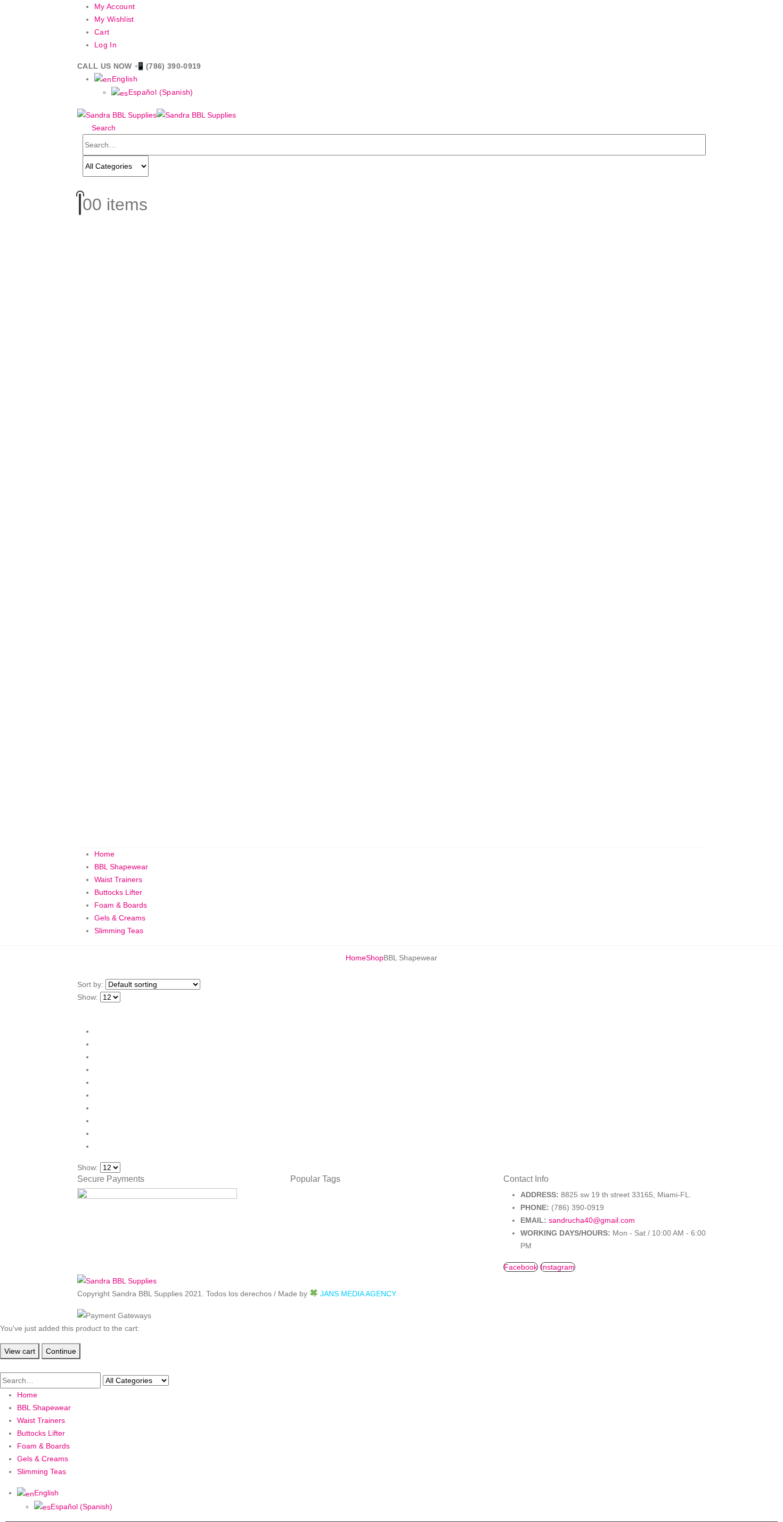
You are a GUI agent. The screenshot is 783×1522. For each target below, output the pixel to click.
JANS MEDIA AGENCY (358, 1293)
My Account (114, 6)
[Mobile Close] (6, 1365)
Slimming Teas (118, 930)
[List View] (90, 1010)
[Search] (159, 166)
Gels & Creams (119, 918)
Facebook (520, 1267)
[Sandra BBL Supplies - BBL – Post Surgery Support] (156, 114)
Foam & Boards (120, 905)
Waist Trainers (118, 879)
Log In (105, 44)
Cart (101, 32)
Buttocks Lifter (118, 892)
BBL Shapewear (121, 866)
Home (104, 854)
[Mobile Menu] (80, 183)
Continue (61, 1351)
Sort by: (90, 984)
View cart (19, 1351)
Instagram (558, 1267)
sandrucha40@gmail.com (592, 1220)
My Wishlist (114, 19)
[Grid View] (81, 1010)
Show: (87, 997)
